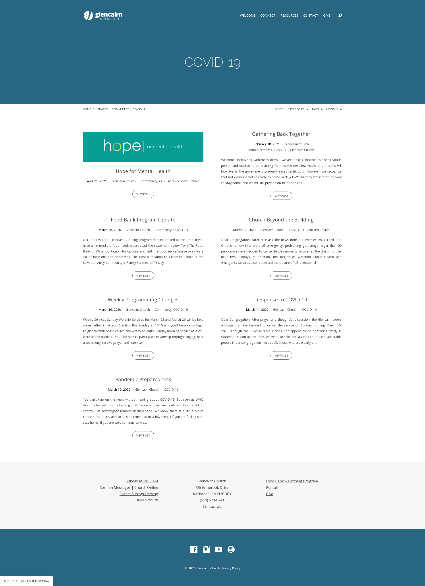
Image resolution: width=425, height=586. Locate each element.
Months (332, 109)
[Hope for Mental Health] (143, 158)
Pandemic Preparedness (143, 379)
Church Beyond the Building (281, 219)
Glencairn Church (124, 181)
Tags (316, 109)
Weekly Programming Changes (143, 299)
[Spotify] (231, 549)
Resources (289, 15)
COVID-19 (139, 109)
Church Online (146, 487)
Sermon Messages (115, 487)
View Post (143, 194)
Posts (279, 109)
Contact (310, 15)
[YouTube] (218, 549)
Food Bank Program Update (143, 219)
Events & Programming (139, 493)
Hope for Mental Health (143, 171)
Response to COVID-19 (281, 299)
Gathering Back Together (281, 133)
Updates (101, 109)
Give (326, 15)
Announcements (260, 150)
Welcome (247, 15)
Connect (268, 15)
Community (120, 109)
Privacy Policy (231, 568)
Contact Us (212, 506)
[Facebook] (193, 549)
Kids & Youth (147, 500)
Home (87, 109)
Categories (296, 109)
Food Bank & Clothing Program (292, 481)
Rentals (272, 487)
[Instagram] (206, 549)
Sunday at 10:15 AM (142, 481)
